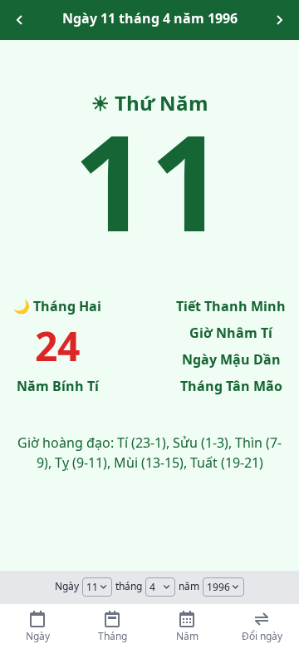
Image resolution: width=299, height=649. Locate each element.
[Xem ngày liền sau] (279, 20)
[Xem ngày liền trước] (20, 20)
